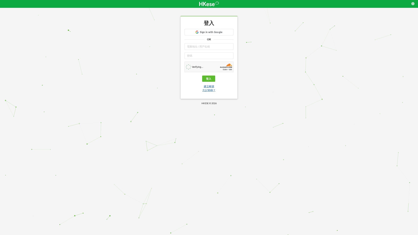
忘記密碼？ (209, 90)
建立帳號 (209, 86)
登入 (208, 78)
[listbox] (413, 4)
